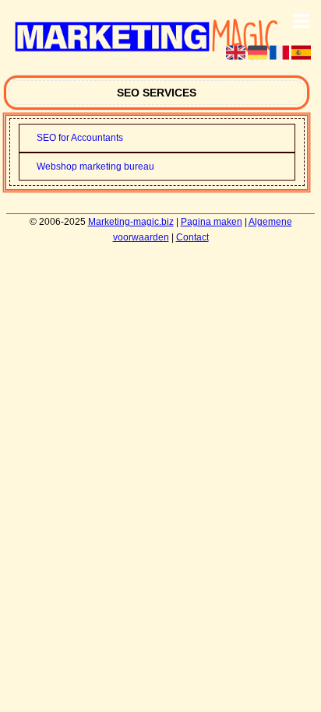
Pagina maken (211, 221)
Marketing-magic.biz (131, 221)
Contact (192, 237)
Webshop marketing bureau (95, 166)
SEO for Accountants (80, 137)
